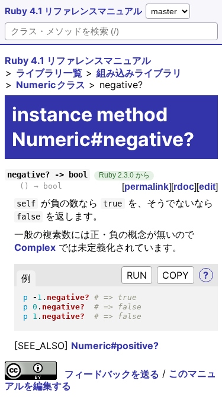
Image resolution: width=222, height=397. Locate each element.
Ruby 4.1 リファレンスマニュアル (73, 11)
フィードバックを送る (112, 374)
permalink (146, 187)
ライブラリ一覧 (49, 73)
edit (207, 187)
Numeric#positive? (115, 345)
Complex (35, 247)
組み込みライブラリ (139, 73)
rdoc (183, 187)
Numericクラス (50, 85)
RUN (137, 275)
